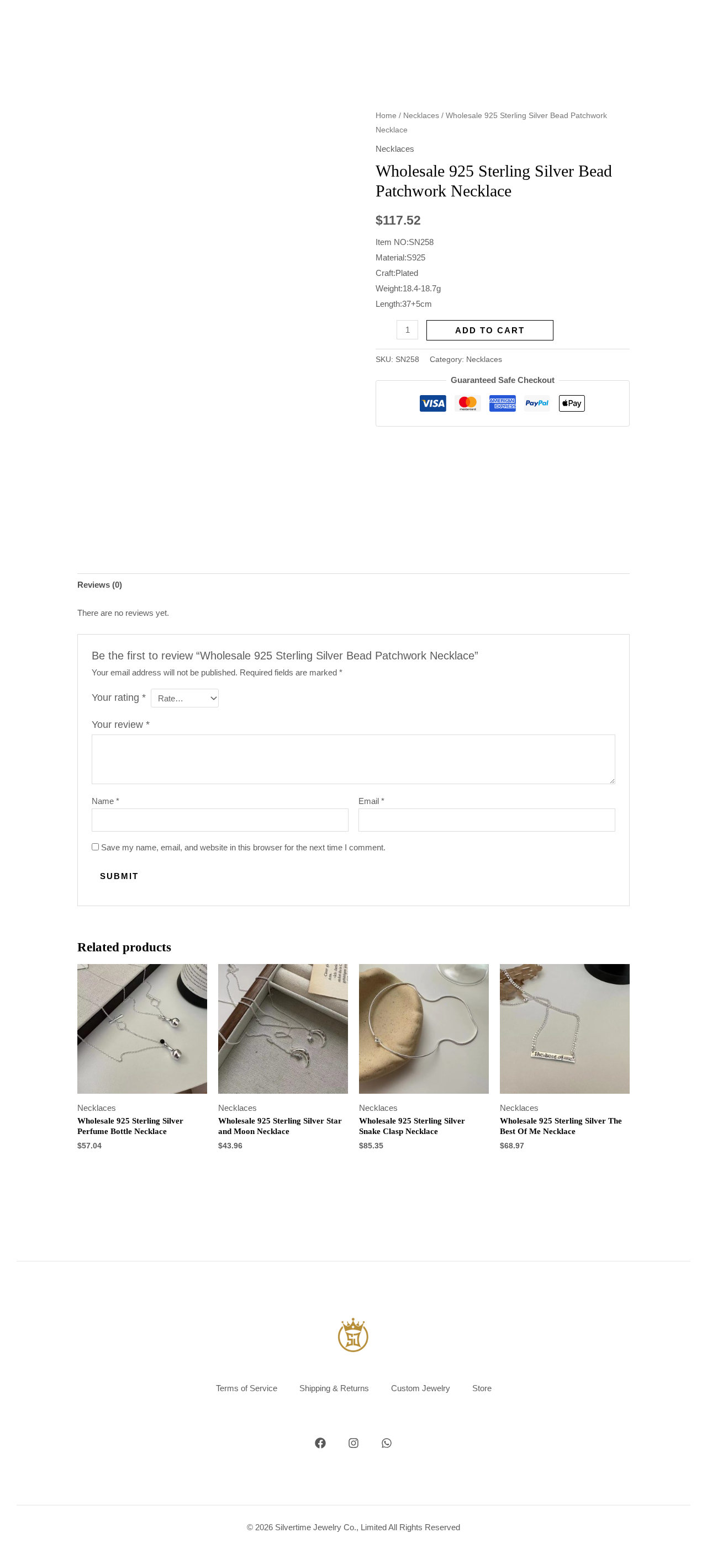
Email (371, 801)
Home (386, 115)
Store (482, 1388)
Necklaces (421, 115)
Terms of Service (246, 1388)
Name (105, 801)
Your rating (119, 697)
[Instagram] (353, 1443)
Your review (121, 724)
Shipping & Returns (334, 1388)
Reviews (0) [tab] (99, 584)
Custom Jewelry (420, 1388)
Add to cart (490, 330)
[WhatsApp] (386, 1443)
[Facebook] (320, 1443)
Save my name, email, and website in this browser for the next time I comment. (243, 847)
